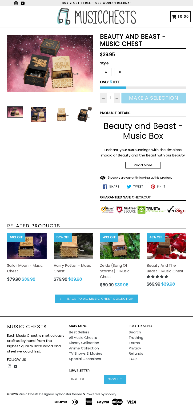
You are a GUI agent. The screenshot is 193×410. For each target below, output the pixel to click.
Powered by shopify (101, 394)
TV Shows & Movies (85, 353)
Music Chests (27, 326)
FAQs (133, 358)
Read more (143, 165)
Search (135, 332)
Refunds (136, 353)
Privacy (135, 348)
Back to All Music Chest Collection (100, 298)
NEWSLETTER (79, 371)
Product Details (115, 112)
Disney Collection (84, 342)
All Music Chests (83, 337)
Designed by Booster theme (60, 394)
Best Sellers (79, 332)
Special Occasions (85, 358)
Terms (134, 342)
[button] (158, 276)
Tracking (136, 337)
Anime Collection (84, 348)
